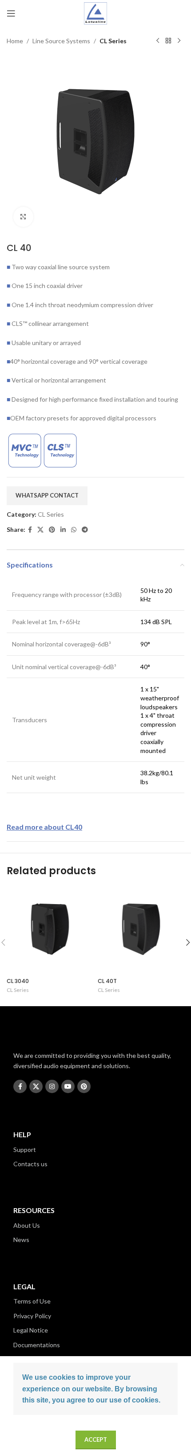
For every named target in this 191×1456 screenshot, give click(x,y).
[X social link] (40, 530)
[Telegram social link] (85, 530)
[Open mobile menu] (11, 13)
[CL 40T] (141, 930)
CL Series (113, 41)
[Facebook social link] (30, 530)
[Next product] (179, 41)
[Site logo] (95, 12)
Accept (95, 1439)
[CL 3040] (50, 930)
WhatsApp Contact (47, 495)
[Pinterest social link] (52, 530)
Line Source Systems (61, 41)
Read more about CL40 (44, 827)
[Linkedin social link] (63, 530)
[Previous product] (157, 41)
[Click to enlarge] (23, 217)
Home (15, 41)
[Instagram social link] (52, 1086)
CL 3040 (18, 981)
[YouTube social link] (68, 1086)
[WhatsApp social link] (73, 530)
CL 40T (107, 981)
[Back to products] (168, 41)
